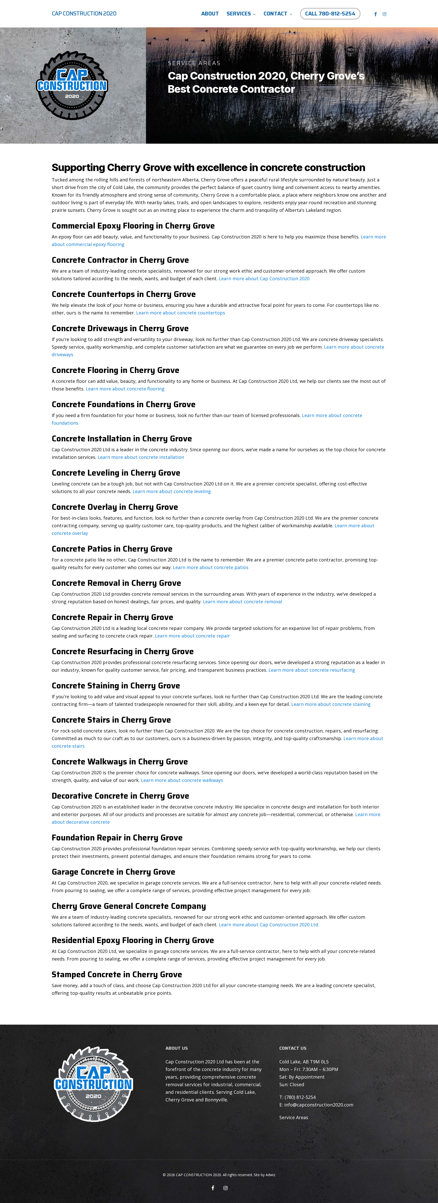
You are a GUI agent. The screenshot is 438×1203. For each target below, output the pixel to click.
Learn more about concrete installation (141, 457)
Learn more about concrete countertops (180, 313)
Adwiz (270, 1174)
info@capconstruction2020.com (318, 1105)
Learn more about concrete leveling (172, 491)
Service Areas (293, 1117)
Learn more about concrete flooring (125, 389)
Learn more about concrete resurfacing (311, 670)
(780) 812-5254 (300, 1097)
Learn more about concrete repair (192, 636)
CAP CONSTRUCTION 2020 (84, 13)
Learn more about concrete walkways (182, 780)
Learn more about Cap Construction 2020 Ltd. (269, 925)
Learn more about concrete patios (210, 567)
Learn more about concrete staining (331, 704)
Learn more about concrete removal (242, 601)
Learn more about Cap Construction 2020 (264, 278)
